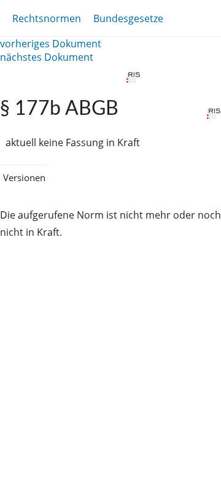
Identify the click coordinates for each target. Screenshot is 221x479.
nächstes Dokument (46, 57)
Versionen (24, 177)
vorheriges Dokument (50, 43)
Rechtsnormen (46, 18)
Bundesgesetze (128, 18)
